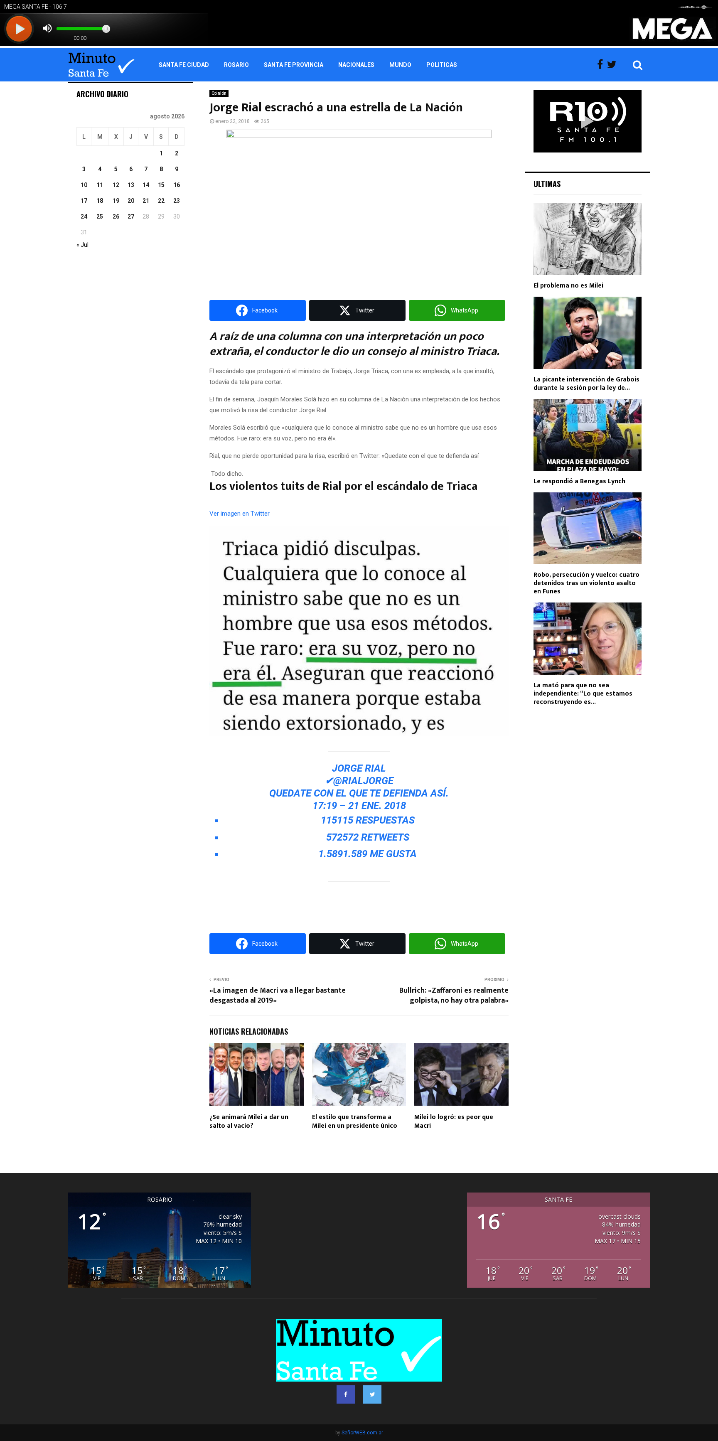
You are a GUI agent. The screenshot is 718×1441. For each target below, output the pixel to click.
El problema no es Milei (568, 285)
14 (146, 185)
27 (131, 216)
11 (99, 185)
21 (146, 200)
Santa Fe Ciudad (184, 64)
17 (84, 200)
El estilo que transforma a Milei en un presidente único (354, 1121)
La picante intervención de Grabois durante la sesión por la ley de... (586, 383)
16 (176, 185)
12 (116, 185)
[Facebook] (602, 65)
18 (99, 200)
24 (84, 216)
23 (176, 200)
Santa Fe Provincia (293, 64)
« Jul (82, 244)
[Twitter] (614, 65)
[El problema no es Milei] (588, 239)
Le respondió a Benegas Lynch (579, 481)
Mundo (400, 64)
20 (131, 200)
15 (161, 185)
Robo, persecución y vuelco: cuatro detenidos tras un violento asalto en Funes (586, 583)
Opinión (218, 93)
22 (161, 200)
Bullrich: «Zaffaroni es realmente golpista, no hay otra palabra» (454, 995)
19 (116, 200)
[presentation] (239, 513)
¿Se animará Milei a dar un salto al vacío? (248, 1121)
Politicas (441, 64)
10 (84, 185)
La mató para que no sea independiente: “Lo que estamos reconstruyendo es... (583, 694)
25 (99, 216)
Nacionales (356, 64)
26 (116, 216)
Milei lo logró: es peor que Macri (453, 1121)
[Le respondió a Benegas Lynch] (588, 435)
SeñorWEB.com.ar (362, 1433)
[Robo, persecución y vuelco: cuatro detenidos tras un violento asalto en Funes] (588, 528)
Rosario (236, 64)
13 (131, 185)
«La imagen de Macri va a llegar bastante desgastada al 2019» (277, 995)
